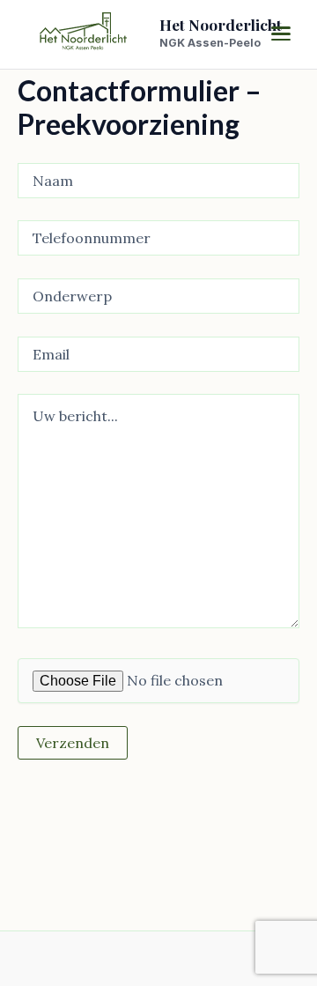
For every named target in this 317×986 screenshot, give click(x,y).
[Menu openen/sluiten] (280, 33)
